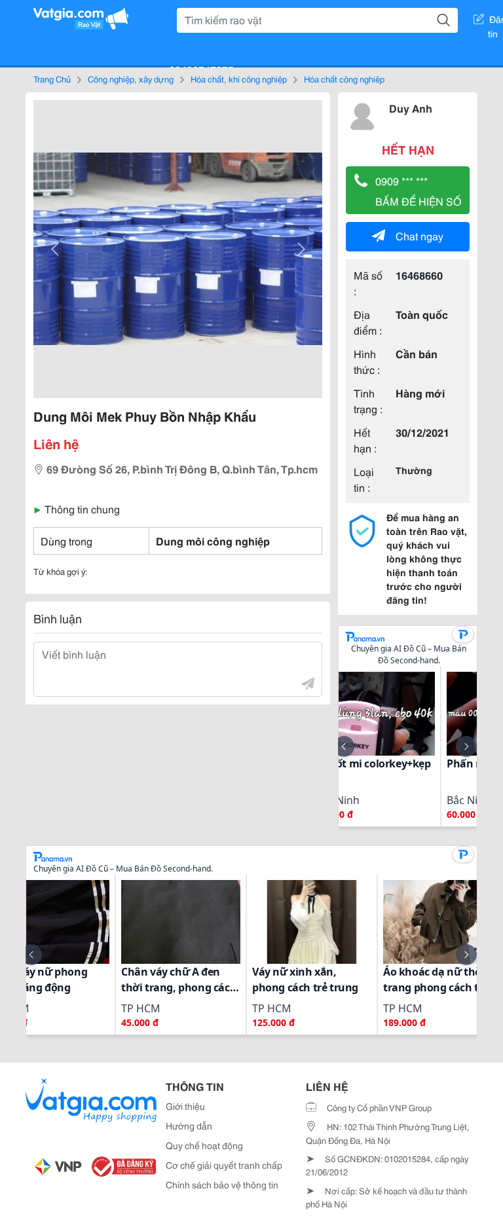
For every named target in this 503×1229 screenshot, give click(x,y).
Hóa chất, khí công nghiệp (239, 78)
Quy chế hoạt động (204, 1145)
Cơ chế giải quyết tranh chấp (224, 1164)
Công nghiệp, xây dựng (131, 78)
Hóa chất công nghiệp (344, 78)
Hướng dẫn (189, 1125)
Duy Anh (410, 107)
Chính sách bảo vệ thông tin (222, 1184)
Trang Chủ (52, 78)
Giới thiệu (185, 1105)
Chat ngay (419, 235)
